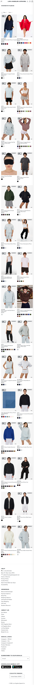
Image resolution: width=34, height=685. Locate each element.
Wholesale (4, 620)
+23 (5, 452)
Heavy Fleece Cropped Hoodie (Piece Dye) (8, 74)
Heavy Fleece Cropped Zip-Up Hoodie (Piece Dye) (23, 211)
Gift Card (3, 603)
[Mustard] (28, 43)
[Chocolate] (5, 44)
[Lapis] (23, 43)
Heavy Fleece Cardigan (6, 517)
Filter (4, 12)
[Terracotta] (9, 554)
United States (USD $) (16, 676)
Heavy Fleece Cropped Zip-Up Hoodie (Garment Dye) (23, 143)
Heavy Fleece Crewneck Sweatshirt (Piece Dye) (25, 414)
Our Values (4, 612)
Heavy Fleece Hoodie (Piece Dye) (24, 447)
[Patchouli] (19, 148)
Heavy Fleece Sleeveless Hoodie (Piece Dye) (8, 108)
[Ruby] (27, 43)
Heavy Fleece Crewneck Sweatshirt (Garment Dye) (9, 482)
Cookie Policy (4, 580)
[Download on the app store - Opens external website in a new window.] (6, 668)
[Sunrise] (30, 43)
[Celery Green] (27, 111)
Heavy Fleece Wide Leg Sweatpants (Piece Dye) (6, 277)
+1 (21, 44)
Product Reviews (5, 645)
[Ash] (3, 78)
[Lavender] (18, 113)
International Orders (6, 599)
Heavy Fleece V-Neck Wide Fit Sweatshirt (23, 381)
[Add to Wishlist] (15, 36)
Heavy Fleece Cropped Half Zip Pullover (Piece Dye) (8, 143)
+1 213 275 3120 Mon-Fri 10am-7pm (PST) (8, 572)
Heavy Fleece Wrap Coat (22, 482)
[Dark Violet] (21, 43)
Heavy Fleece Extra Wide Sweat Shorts (24, 518)
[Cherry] (25, 43)
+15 (5, 351)
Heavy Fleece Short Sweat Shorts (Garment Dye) (24, 108)
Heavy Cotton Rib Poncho (22, 39)
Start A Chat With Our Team (8, 582)
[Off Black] (19, 314)
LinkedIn (3, 649)
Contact (3, 618)
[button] (1, 1)
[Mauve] (30, 111)
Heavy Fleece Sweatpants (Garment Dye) (7, 346)
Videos (3, 616)
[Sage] (25, 111)
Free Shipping (5, 601)
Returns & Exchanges (7, 591)
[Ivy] (21, 146)
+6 (21, 148)
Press (2, 614)
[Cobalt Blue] (28, 314)
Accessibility (4, 584)
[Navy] (3, 44)
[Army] (7, 416)
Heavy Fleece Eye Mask (6, 176)
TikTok (3, 650)
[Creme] (19, 44)
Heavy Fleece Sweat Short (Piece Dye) (8, 244)
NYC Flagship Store (6, 624)
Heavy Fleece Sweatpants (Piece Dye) (24, 244)
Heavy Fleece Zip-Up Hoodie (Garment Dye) (7, 211)
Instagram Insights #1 (7, 643)
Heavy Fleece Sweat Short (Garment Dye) (23, 277)
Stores (3, 622)
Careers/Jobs (4, 630)
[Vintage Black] (18, 181)
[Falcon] (23, 111)
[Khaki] (23, 281)
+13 (21, 316)
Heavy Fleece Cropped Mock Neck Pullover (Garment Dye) (24, 311)
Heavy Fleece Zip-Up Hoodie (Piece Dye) (25, 74)
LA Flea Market (5, 628)
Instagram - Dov (5, 641)
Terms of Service (5, 576)
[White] (5, 78)
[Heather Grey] (18, 349)
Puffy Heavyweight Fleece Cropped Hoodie (9, 40)
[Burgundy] (7, 44)
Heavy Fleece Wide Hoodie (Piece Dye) (24, 551)
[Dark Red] (3, 416)
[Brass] (28, 111)
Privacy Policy (5, 578)
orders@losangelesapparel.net (11, 575)
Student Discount (6, 605)
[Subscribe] (28, 658)
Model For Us (4, 632)
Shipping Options (6, 597)
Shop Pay (3, 595)
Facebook (3, 647)
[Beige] (19, 113)
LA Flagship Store (6, 626)
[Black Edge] (2, 214)
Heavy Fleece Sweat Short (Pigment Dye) (23, 178)
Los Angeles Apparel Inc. (19, 683)
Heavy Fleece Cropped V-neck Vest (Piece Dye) (8, 381)
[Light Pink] (11, 416)
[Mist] (18, 44)
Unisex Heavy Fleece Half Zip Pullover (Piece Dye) (23, 346)
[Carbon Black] (7, 451)
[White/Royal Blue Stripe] (21, 521)
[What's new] (30, 1)
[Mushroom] (13, 349)
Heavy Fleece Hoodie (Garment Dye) (8, 447)
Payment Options (6, 593)
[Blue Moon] (5, 416)
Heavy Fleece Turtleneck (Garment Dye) (8, 551)
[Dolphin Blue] (21, 111)
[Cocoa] (2, 453)
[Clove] (25, 146)
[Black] (2, 44)
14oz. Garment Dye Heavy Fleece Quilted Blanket (8, 413)
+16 (5, 488)
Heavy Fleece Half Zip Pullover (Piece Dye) (8, 311)
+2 (21, 113)
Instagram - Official (6, 639)
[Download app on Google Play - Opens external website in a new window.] (17, 668)
